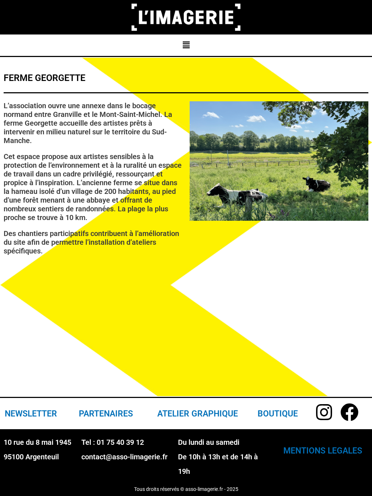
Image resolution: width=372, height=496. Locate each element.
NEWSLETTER (31, 414)
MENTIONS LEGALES (322, 451)
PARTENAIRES (106, 414)
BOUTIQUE (278, 414)
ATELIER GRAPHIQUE (197, 414)
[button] (186, 45)
